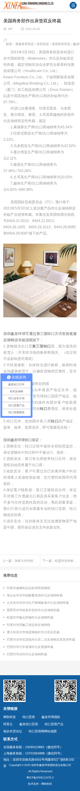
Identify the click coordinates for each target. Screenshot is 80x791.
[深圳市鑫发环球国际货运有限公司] (28, 5)
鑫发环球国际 (51, 717)
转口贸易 (28, 717)
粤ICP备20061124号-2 (40, 777)
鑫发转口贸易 (28, 724)
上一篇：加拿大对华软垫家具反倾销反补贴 (21, 561)
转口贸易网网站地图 (43, 731)
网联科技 (9, 717)
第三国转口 (41, 346)
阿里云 (8, 724)
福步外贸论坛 (12, 731)
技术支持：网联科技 (40, 783)
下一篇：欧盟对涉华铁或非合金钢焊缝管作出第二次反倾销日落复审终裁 (61, 561)
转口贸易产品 (54, 724)
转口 (43, 409)
